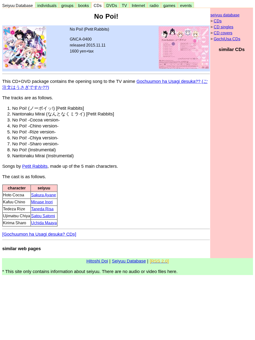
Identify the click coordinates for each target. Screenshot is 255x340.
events (186, 5)
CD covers (223, 33)
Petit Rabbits (35, 166)
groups (67, 5)
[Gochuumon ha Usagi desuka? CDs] (39, 234)
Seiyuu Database (18, 5)
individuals (47, 5)
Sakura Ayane (43, 195)
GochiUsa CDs (227, 39)
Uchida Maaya (44, 223)
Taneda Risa (42, 209)
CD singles (223, 27)
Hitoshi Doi (97, 261)
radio (154, 5)
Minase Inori (42, 202)
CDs (98, 5)
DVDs (111, 5)
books (83, 5)
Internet (138, 5)
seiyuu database (225, 15)
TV (124, 5)
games (169, 5)
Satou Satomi (43, 216)
